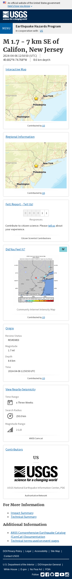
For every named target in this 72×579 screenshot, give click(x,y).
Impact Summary (22, 513)
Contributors (14, 449)
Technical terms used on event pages (35, 541)
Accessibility (41, 551)
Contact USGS (11, 556)
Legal (28, 551)
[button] (36, 98)
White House (10, 569)
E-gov (24, 569)
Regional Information (20, 137)
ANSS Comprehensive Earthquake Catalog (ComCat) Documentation (38, 535)
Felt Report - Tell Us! (19, 204)
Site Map (55, 551)
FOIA (47, 569)
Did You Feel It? (15, 249)
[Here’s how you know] (36, 4)
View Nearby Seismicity (21, 389)
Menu (6, 28)
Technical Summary (23, 517)
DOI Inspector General (49, 564)
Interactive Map (16, 69)
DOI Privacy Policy (12, 551)
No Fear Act (36, 569)
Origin (10, 328)
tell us (51, 225)
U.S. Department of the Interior (18, 564)
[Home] (15, 21)
